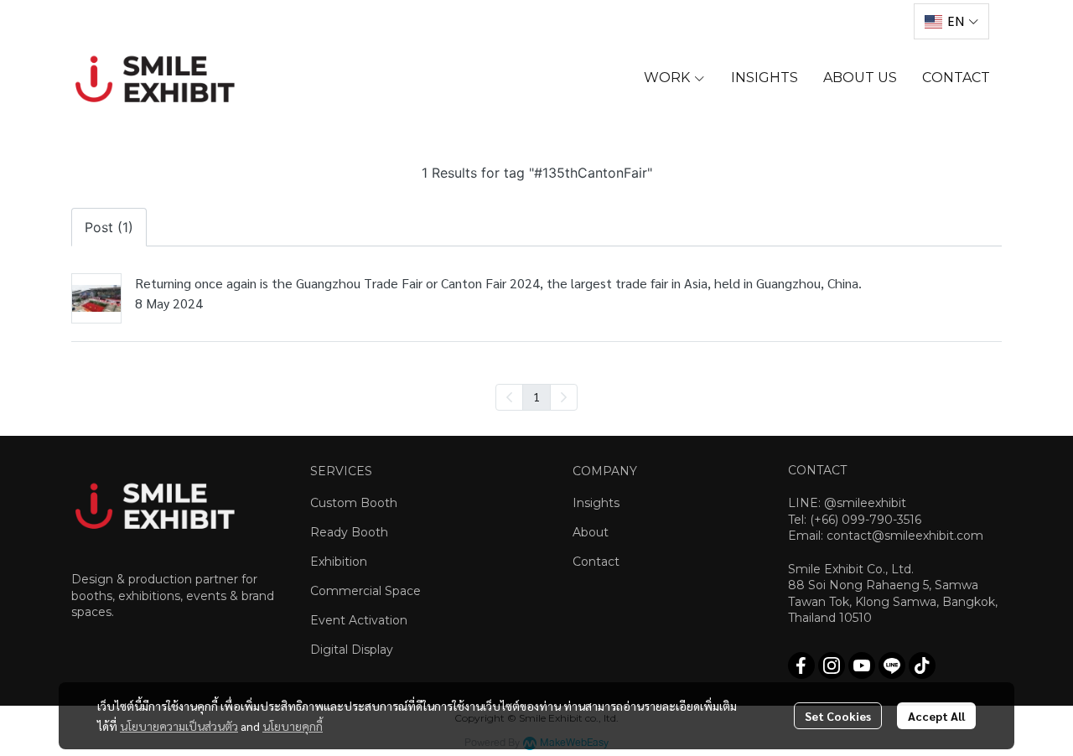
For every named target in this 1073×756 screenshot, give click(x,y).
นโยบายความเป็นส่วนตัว (179, 725)
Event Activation (358, 620)
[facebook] (801, 665)
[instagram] (831, 665)
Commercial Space (365, 590)
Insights (596, 502)
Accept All (936, 715)
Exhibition (338, 561)
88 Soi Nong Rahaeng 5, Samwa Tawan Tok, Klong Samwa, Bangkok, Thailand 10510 (893, 601)
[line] (892, 665)
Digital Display (351, 649)
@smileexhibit (865, 502)
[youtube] (861, 665)
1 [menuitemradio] (536, 396)
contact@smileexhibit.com (905, 535)
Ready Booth (349, 532)
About (591, 532)
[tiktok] (922, 665)
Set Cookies (838, 715)
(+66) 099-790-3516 (865, 519)
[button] (951, 21)
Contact (596, 561)
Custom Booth (353, 502)
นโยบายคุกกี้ (292, 725)
